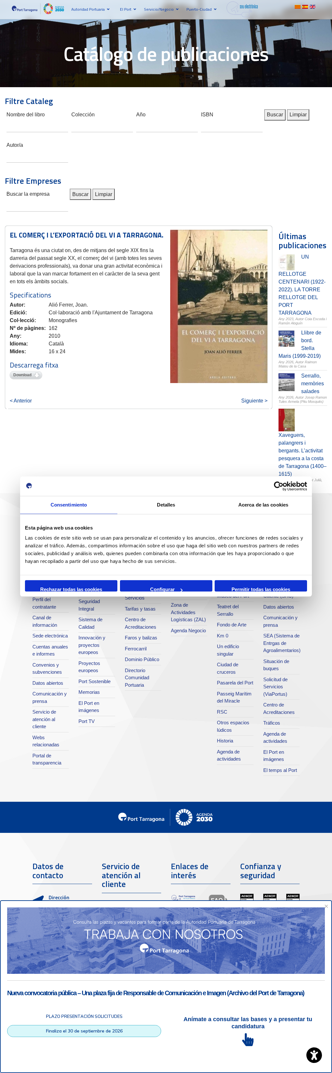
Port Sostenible (94, 681)
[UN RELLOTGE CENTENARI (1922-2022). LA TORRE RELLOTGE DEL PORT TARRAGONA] (287, 262)
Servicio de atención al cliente (44, 719)
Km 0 (222, 635)
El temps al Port (280, 770)
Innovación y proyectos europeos (91, 645)
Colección (83, 114)
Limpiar (298, 114)
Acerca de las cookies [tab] (263, 504)
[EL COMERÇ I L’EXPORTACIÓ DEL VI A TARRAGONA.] (218, 306)
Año (141, 114)
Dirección (59, 897)
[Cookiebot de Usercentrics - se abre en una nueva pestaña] (278, 486)
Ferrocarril (136, 648)
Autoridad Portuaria (88, 9)
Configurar (162, 589)
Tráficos (271, 723)
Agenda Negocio (188, 630)
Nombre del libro (25, 114)
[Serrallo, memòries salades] (287, 382)
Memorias (89, 692)
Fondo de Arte (231, 624)
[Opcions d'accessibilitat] (314, 1055)
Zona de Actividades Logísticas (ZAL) (188, 612)
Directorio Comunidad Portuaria (137, 678)
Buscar (275, 114)
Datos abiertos (47, 683)
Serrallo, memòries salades (312, 383)
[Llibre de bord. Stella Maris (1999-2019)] (287, 338)
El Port (125, 9)
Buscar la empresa (28, 193)
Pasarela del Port (235, 682)
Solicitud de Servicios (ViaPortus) (275, 687)
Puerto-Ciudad (199, 9)
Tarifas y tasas (140, 609)
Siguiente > (254, 400)
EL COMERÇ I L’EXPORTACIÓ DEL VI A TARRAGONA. (86, 235)
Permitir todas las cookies (260, 589)
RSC (222, 712)
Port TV (86, 721)
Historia (225, 740)
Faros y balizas (141, 637)
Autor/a (14, 144)
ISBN (207, 114)
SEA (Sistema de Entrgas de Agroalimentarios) (282, 643)
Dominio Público (142, 659)
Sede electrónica (50, 635)
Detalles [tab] (166, 504)
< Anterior (21, 400)
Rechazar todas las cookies (71, 589)
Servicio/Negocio (159, 9)
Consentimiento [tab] (69, 504)
